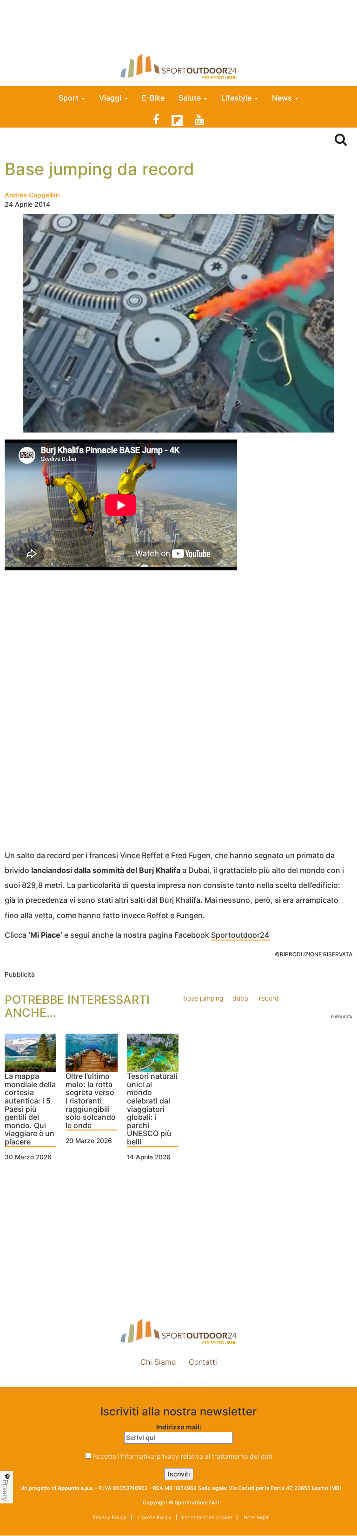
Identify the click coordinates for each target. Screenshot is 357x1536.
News (283, 97)
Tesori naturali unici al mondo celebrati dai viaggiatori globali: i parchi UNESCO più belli (152, 1109)
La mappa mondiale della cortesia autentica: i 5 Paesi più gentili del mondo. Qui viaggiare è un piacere (30, 1109)
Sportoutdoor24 (240, 935)
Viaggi (111, 97)
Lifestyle (237, 97)
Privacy (5, 1490)
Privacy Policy (109, 1517)
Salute (190, 97)
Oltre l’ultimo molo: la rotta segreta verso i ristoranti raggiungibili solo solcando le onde (91, 1101)
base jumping (203, 998)
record (269, 998)
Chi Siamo (158, 1362)
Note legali (256, 1517)
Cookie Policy (154, 1517)
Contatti (203, 1362)
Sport (69, 97)
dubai (241, 998)
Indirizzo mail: (178, 1427)
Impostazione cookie (178, 1382)
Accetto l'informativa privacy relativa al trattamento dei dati (182, 1456)
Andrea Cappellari (32, 195)
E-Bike (153, 97)
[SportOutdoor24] (178, 66)
